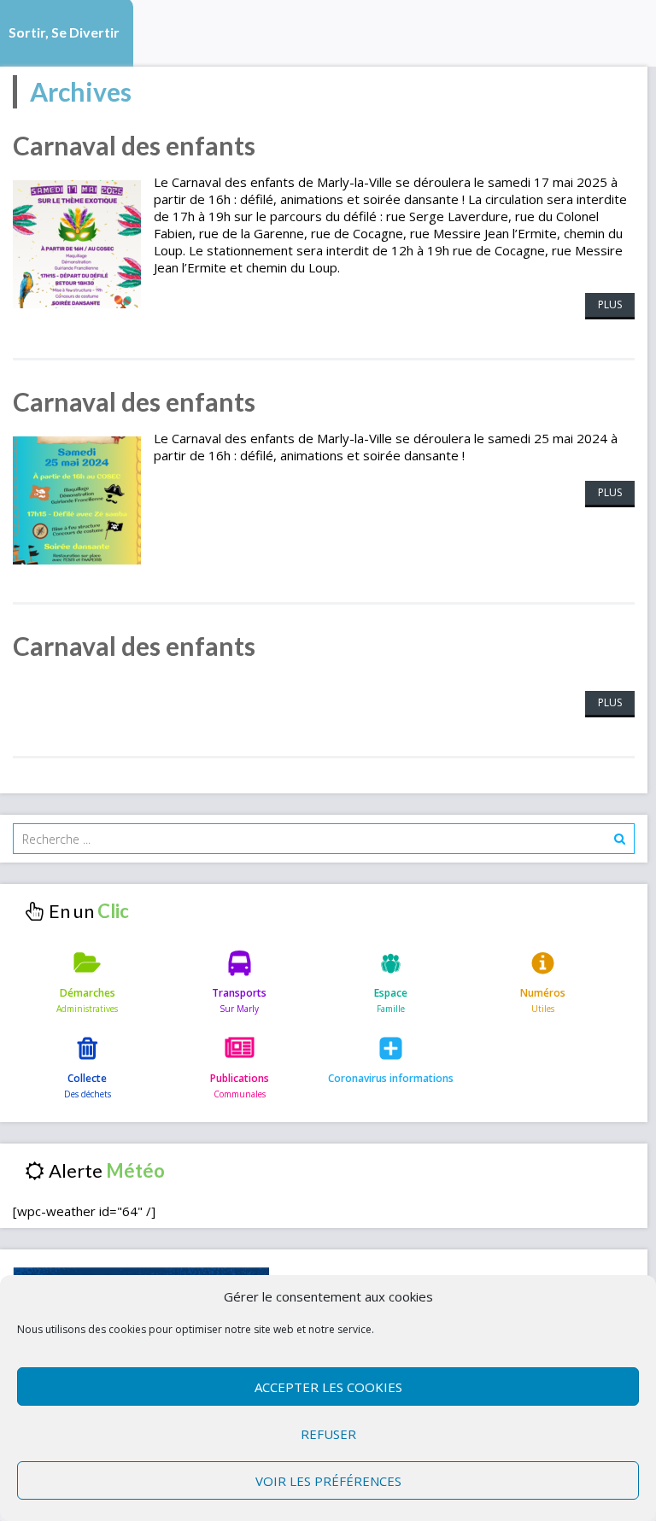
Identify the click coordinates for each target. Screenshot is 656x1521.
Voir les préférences (328, 1480)
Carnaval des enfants (134, 145)
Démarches (87, 993)
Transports (239, 993)
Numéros (542, 993)
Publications (239, 1078)
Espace (390, 993)
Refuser (328, 1433)
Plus (610, 304)
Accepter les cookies (328, 1386)
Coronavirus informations (391, 1078)
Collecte (87, 1078)
